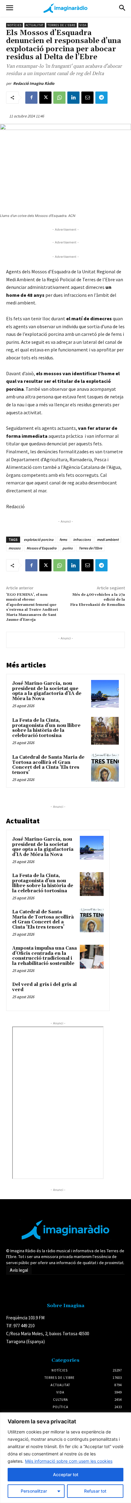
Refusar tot (95, 1491)
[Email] (87, 98)
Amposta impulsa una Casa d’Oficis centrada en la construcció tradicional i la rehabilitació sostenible (44, 955)
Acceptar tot (65, 1474)
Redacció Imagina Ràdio (33, 83)
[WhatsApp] (59, 98)
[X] (45, 98)
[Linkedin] (73, 98)
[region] (65, 1457)
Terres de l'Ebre (62, 25)
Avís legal (19, 1270)
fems (63, 539)
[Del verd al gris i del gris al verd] (92, 993)
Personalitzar (34, 1491)
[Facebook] (31, 98)
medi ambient (108, 539)
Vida (83, 25)
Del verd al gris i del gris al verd (44, 987)
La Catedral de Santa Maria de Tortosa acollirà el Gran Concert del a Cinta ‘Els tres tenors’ (48, 764)
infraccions (82, 539)
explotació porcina (38, 539)
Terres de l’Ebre (90, 548)
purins (67, 548)
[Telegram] (101, 98)
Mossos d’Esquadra (41, 548)
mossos (14, 548)
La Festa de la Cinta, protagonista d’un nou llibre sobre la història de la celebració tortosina (46, 728)
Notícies (14, 25)
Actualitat (35, 25)
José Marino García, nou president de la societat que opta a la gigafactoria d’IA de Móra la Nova (46, 691)
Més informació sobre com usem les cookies (68, 1461)
